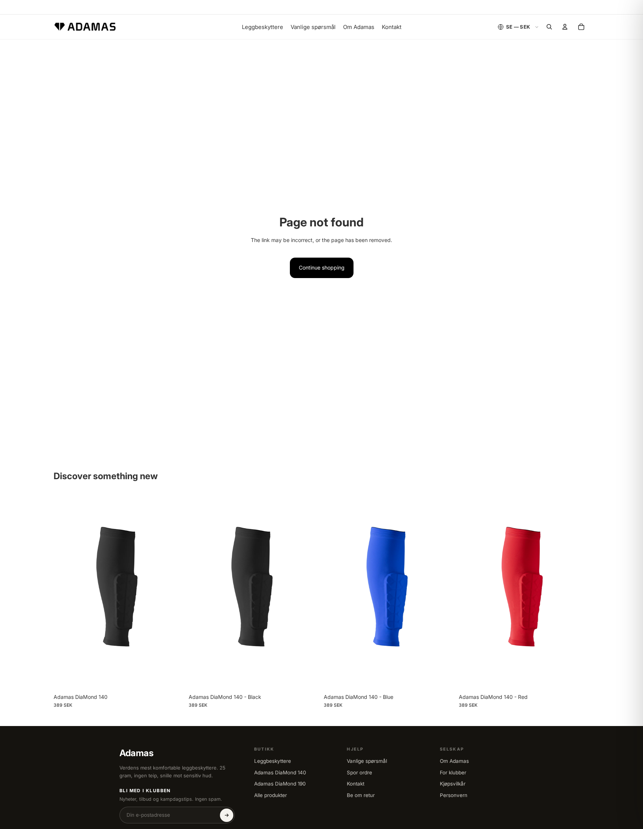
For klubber (453, 772)
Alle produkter (270, 795)
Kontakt (355, 784)
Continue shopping (322, 267)
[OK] (226, 815)
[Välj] (172, 678)
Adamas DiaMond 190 (280, 784)
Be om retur (361, 795)
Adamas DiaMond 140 (280, 772)
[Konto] (565, 27)
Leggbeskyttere (272, 761)
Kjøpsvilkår (453, 784)
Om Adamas (454, 761)
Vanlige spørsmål (367, 761)
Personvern (453, 795)
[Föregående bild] (65, 592)
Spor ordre (359, 772)
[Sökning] (549, 27)
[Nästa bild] (173, 592)
